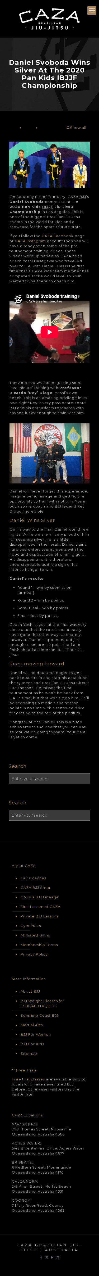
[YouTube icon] (52, 1257)
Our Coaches (33, 878)
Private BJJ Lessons (40, 916)
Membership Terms (39, 945)
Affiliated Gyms (35, 935)
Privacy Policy (34, 954)
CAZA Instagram (30, 241)
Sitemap (29, 1053)
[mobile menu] (91, 10)
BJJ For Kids (32, 1044)
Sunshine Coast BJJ (39, 1015)
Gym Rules (31, 926)
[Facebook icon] (41, 1257)
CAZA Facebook (58, 236)
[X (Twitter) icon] (47, 1257)
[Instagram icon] (58, 1257)
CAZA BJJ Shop (35, 887)
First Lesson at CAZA (40, 906)
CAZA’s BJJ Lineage (40, 897)
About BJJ (30, 991)
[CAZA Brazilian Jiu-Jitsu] (49, 19)
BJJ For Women (36, 1034)
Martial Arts (32, 1025)
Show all (78, 127)
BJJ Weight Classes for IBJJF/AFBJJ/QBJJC (42, 1003)
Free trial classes (28, 1079)
